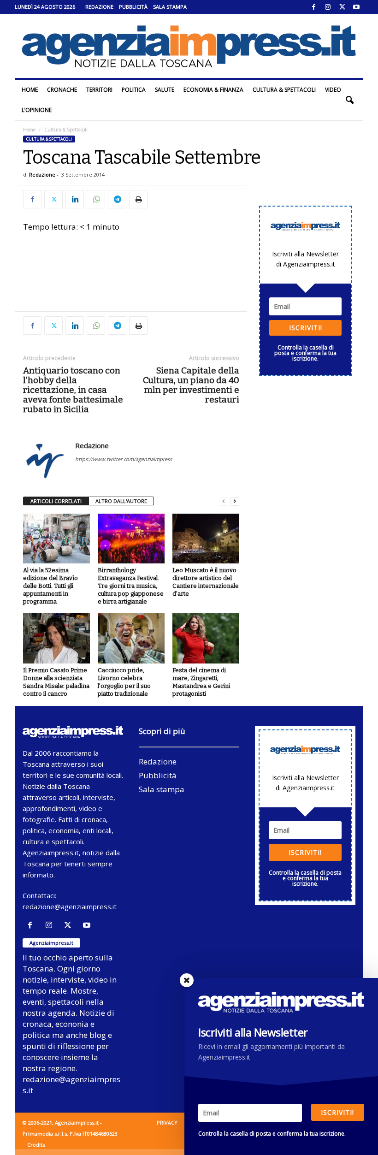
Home (30, 90)
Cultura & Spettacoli (284, 90)
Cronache (62, 90)
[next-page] (234, 501)
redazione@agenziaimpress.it (70, 906)
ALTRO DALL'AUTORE (121, 501)
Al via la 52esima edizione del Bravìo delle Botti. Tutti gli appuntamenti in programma (50, 586)
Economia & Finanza (213, 90)
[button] (349, 100)
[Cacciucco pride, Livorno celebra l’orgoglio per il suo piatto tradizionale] (131, 638)
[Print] (138, 199)
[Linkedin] (74, 199)
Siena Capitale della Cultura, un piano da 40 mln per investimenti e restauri (191, 385)
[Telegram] (117, 199)
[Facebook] (313, 7)
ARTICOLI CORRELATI (56, 501)
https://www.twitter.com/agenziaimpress (123, 459)
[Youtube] (356, 7)
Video (333, 90)
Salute (164, 90)
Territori (99, 90)
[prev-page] (223, 501)
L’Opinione (37, 110)
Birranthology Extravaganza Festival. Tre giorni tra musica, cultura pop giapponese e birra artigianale (131, 586)
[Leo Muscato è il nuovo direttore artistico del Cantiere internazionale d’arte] (205, 538)
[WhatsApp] (96, 199)
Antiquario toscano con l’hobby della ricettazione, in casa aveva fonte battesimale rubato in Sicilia (73, 390)
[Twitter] (342, 7)
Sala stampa (170, 6)
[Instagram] (327, 7)
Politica (134, 90)
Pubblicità (133, 6)
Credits (36, 1144)
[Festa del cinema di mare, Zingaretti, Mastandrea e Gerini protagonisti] (205, 638)
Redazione (99, 6)
